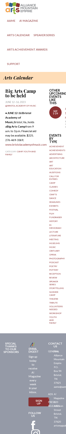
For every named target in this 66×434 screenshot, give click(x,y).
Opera (52, 254)
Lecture (53, 232)
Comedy (53, 190)
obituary (54, 250)
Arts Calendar (18, 35)
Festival (53, 209)
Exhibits (53, 206)
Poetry (53, 266)
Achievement (56, 146)
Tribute (53, 302)
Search (25, 65)
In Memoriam (55, 226)
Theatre (53, 299)
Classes (53, 186)
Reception (55, 273)
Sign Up (39, 402)
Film (51, 213)
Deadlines (54, 202)
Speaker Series (44, 35)
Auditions (54, 172)
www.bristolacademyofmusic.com (26, 144)
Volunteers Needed (56, 308)
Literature (55, 235)
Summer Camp (53, 293)
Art (51, 161)
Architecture (57, 158)
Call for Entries (54, 178)
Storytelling (56, 288)
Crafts (53, 194)
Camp (20, 151)
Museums (54, 243)
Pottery (53, 270)
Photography (57, 258)
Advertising (55, 154)
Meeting (54, 239)
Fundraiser (55, 217)
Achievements (57, 150)
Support (13, 63)
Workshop (55, 313)
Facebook (33, 425)
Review (53, 277)
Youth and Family (53, 320)
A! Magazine (28, 20)
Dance (52, 198)
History (53, 221)
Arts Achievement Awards (27, 49)
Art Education (55, 167)
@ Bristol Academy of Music (20, 105)
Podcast (54, 262)
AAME (11, 20)
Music (52, 247)
